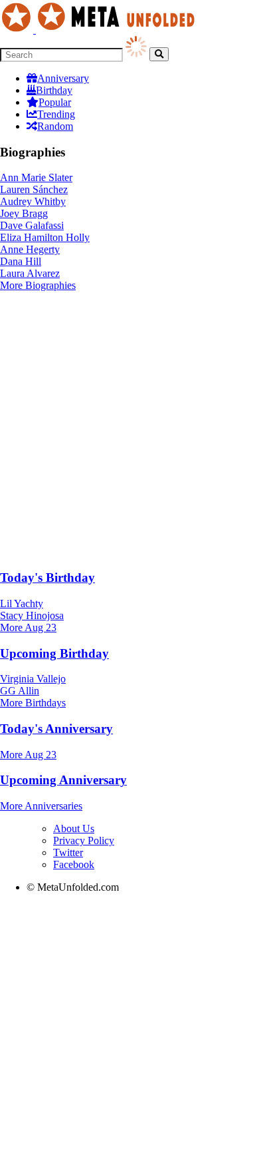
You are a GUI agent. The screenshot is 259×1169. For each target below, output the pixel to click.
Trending (56, 114)
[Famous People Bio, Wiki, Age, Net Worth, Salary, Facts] (101, 29)
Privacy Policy (83, 840)
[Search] (159, 54)
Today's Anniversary (56, 729)
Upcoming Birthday (54, 653)
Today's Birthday (47, 577)
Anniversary (63, 78)
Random (55, 126)
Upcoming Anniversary (63, 780)
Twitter (68, 852)
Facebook (73, 864)
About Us (73, 828)
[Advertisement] (129, 428)
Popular (55, 102)
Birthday (54, 90)
